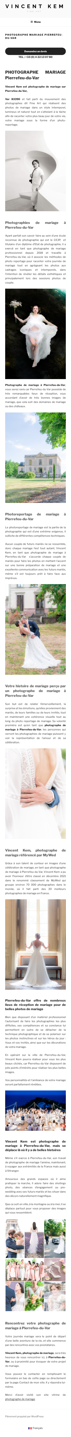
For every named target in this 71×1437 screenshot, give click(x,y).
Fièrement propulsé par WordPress (24, 1416)
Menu (37, 21)
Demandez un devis (35, 51)
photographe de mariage (20, 1399)
